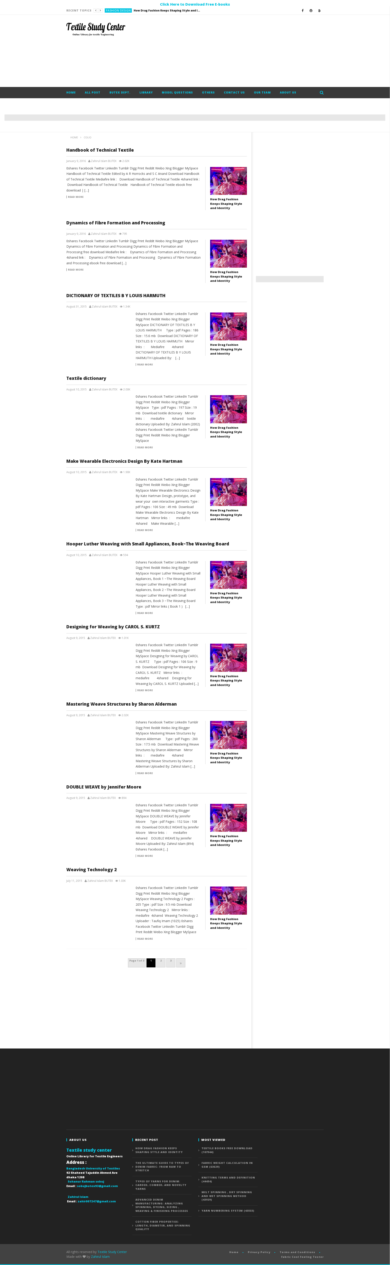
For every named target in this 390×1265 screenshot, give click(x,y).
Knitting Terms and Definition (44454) (228, 1179)
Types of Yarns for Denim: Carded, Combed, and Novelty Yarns (160, 1185)
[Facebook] (303, 10)
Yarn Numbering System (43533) (228, 1210)
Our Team (262, 92)
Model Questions (177, 92)
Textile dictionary (86, 378)
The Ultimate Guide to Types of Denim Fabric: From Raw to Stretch (152, 10)
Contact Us (234, 92)
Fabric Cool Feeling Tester (302, 1256)
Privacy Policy (259, 1252)
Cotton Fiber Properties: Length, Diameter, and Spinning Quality (162, 1225)
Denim (111, 10)
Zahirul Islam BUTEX (103, 161)
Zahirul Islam (100, 1256)
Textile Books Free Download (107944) (227, 1150)
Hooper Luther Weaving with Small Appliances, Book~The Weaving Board (147, 544)
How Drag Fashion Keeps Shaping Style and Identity (226, 203)
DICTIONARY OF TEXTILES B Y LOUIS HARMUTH (115, 296)
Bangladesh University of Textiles (93, 1168)
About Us (288, 92)
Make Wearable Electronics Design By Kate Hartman (124, 461)
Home (71, 92)
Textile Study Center (112, 1252)
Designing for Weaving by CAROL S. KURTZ (113, 627)
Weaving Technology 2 (91, 870)
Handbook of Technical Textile (100, 150)
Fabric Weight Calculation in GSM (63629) (227, 1164)
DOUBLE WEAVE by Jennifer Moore (103, 787)
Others (208, 92)
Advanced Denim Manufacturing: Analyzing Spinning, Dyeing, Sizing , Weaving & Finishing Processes (161, 1205)
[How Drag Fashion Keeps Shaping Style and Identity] (228, 181)
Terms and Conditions (297, 1252)
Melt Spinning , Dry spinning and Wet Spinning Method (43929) (227, 1195)
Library (146, 92)
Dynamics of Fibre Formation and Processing (115, 223)
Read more (76, 197)
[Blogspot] (319, 10)
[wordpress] (311, 10)
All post (92, 92)
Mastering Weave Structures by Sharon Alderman (121, 704)
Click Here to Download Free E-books (195, 4)
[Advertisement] (241, 50)
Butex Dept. (119, 92)
